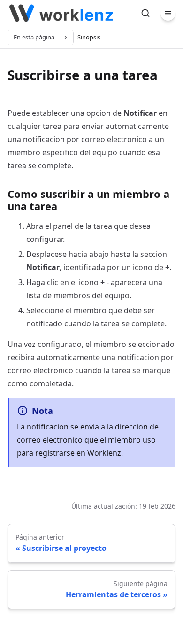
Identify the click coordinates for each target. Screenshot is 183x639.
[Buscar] (145, 13)
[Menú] (167, 13)
